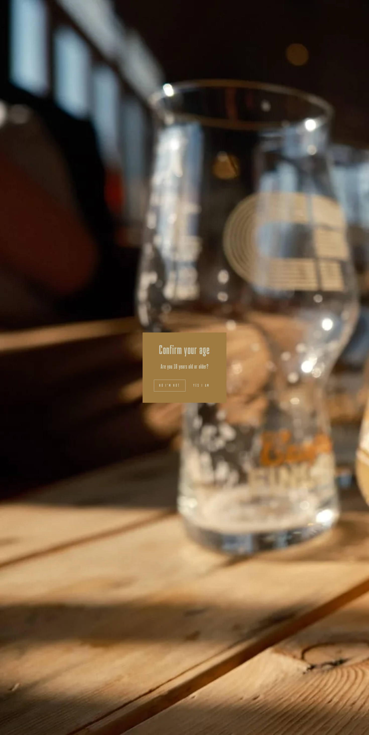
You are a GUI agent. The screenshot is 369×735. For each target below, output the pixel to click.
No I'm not (169, 385)
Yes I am (201, 385)
